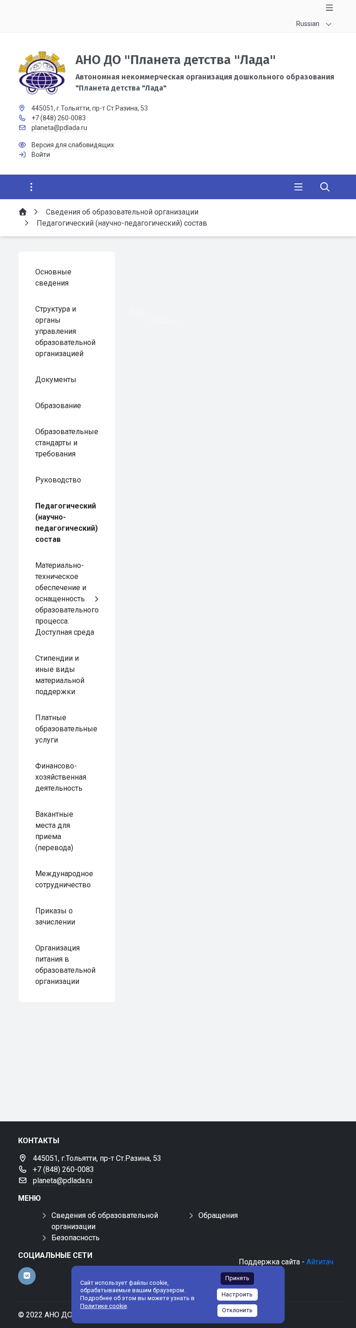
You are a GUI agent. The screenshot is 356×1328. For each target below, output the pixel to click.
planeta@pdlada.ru (59, 127)
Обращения (218, 1215)
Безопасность (75, 1237)
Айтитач (319, 1261)
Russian (307, 23)
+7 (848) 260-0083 (59, 118)
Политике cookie (103, 1305)
